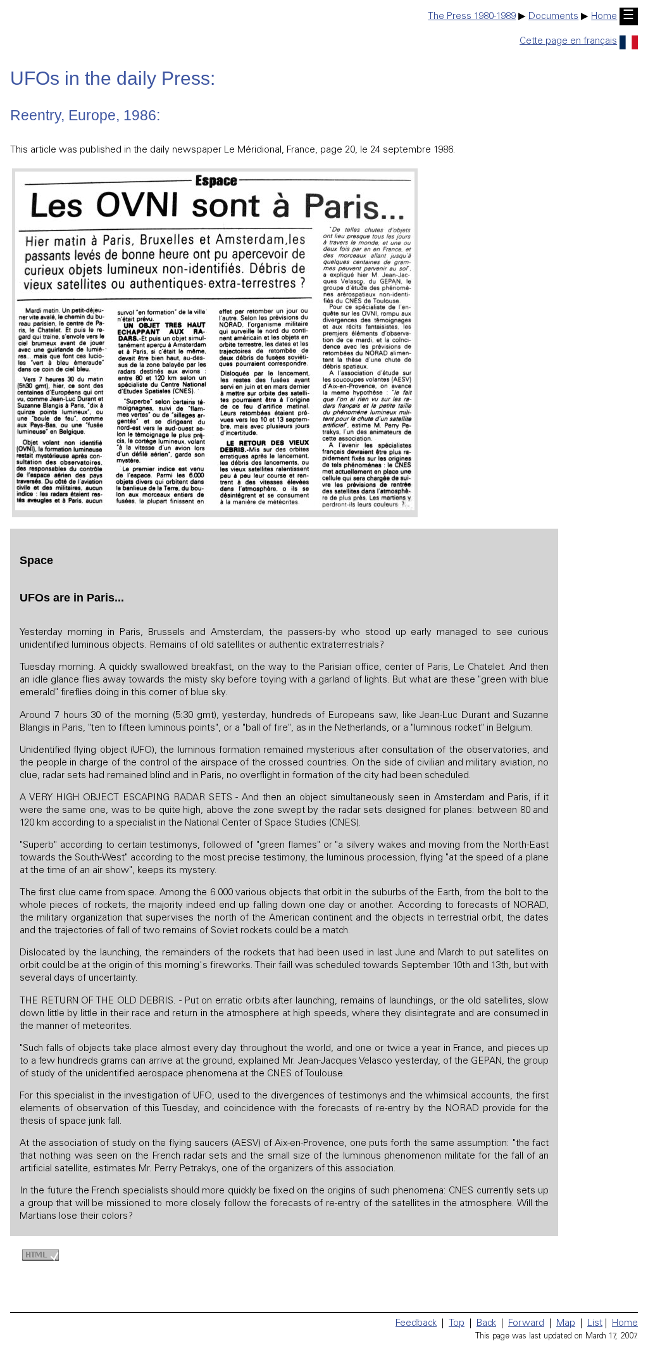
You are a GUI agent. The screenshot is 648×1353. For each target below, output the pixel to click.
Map (565, 1323)
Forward (526, 1323)
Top (456, 1323)
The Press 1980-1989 (472, 17)
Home (604, 17)
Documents (553, 17)
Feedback (416, 1323)
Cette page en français (568, 41)
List (594, 1323)
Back (486, 1323)
